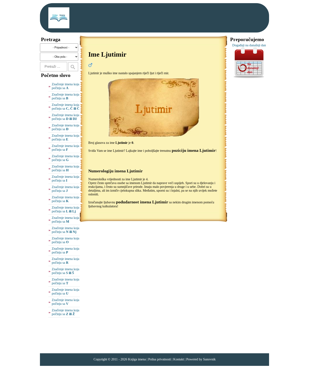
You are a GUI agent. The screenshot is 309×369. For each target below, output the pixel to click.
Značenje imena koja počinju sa (65, 86)
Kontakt (178, 359)
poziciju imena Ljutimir (193, 150)
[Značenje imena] (58, 17)
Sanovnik (209, 359)
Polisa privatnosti (159, 359)
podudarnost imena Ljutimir (142, 202)
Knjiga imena (137, 359)
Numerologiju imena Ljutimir (115, 171)
